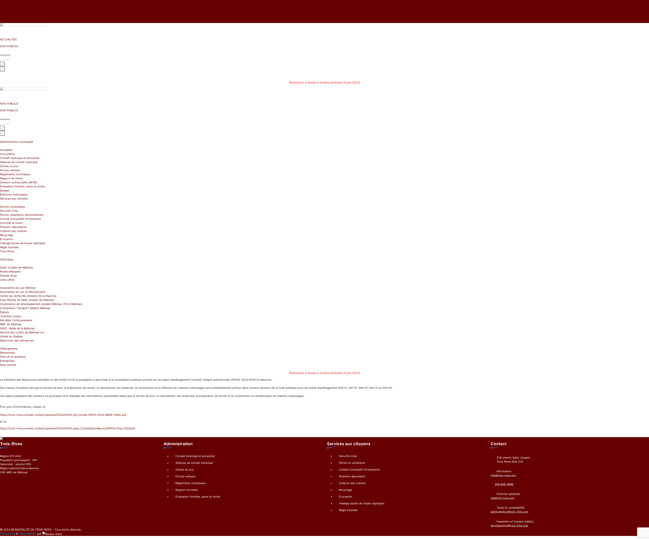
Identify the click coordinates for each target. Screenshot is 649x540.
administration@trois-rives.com (509, 511)
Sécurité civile (348, 456)
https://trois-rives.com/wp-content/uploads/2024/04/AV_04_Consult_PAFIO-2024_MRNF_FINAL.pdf (63, 414)
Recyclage (345, 490)
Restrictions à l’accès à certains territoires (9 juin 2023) (324, 82)
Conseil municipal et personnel (195, 456)
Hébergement (28, 533)
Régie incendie (348, 510)
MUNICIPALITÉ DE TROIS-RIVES (31, 529)
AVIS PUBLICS (9, 46)
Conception (7, 533)
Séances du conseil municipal (194, 462)
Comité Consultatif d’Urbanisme (359, 469)
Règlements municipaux (190, 483)
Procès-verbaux (185, 476)
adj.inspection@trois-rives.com (509, 525)
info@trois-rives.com (503, 475)
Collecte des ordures (352, 483)
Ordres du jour (184, 469)
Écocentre (345, 496)
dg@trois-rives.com (502, 498)
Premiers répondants (352, 476)
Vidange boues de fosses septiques (361, 503)
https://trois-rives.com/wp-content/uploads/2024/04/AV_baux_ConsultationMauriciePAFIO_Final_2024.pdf (67, 428)
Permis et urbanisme (352, 462)
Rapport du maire (186, 490)
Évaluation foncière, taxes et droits (197, 496)
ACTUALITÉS (8, 39)
